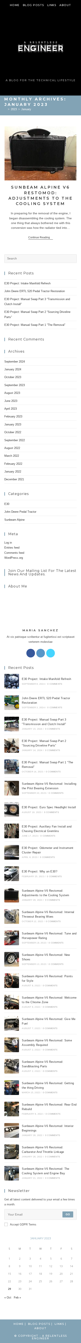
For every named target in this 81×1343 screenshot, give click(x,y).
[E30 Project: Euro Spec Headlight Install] (11, 809)
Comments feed (14, 552)
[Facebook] (30, 653)
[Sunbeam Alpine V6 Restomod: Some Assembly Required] (11, 1044)
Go (68, 1214)
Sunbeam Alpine (14, 519)
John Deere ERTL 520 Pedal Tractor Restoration (34, 291)
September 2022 (14, 440)
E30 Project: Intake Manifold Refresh (27, 283)
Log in (8, 542)
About (65, 5)
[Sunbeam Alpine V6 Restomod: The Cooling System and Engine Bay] (11, 1173)
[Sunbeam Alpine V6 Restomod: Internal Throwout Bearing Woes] (11, 916)
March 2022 (11, 455)
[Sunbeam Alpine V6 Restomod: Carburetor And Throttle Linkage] (11, 1151)
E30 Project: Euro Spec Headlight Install (49, 807)
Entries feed (11, 547)
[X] (50, 653)
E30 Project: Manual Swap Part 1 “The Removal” (34, 324)
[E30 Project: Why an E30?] (11, 873)
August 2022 (12, 448)
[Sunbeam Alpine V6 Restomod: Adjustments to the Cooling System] (11, 895)
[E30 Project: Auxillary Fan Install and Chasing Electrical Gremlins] (11, 831)
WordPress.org (13, 557)
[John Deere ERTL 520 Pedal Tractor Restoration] (11, 702)
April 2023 (10, 408)
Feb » (17, 1297)
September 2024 (14, 361)
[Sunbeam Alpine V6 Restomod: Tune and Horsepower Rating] (11, 938)
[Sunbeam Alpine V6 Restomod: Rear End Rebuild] (11, 1109)
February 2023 (13, 416)
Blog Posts (33, 5)
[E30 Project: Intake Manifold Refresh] (11, 681)
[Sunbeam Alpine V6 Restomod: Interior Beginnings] (11, 1130)
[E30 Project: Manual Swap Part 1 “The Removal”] (11, 766)
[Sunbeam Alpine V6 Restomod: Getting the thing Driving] (11, 1087)
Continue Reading (40, 238)
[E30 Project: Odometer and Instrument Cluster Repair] (11, 852)
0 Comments (54, 684)
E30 (6, 504)
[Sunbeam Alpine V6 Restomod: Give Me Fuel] (11, 1023)
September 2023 (14, 385)
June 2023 (10, 401)
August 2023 (12, 393)
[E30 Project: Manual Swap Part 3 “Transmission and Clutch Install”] (11, 724)
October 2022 (12, 432)
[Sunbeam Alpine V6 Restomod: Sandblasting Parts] (11, 1066)
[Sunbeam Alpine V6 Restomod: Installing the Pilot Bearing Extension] (11, 788)
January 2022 (12, 471)
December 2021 (14, 479)
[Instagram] (40, 653)
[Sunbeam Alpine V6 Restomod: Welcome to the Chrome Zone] (11, 1002)
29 (9, 1289)
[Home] (5, 109)
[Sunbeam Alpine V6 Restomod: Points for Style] (11, 980)
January (26, 109)
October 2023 (12, 377)
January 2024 (12, 369)
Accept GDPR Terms (23, 1224)
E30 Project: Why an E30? (39, 871)
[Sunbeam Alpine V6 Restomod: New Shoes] (11, 959)
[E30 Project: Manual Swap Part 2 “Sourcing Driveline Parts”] (11, 745)
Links (51, 5)
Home (15, 5)
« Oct (7, 1297)
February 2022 (13, 463)
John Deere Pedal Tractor (20, 511)
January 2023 (12, 424)
